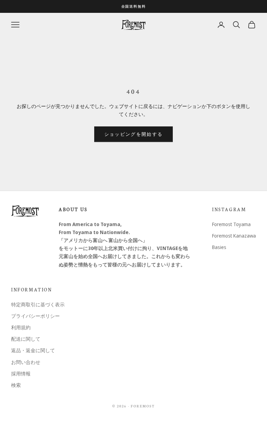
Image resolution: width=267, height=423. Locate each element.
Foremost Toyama (231, 224)
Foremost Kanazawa (234, 235)
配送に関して (25, 338)
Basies (219, 247)
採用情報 (21, 373)
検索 (16, 385)
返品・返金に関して (33, 350)
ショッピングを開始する (133, 134)
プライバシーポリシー (35, 316)
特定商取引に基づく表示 (38, 304)
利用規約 (21, 327)
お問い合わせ (25, 362)
